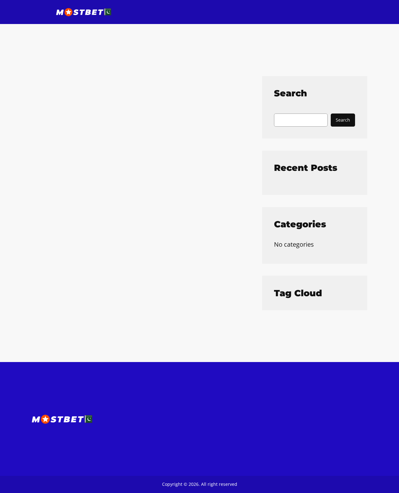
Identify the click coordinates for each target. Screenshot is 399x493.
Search (343, 120)
